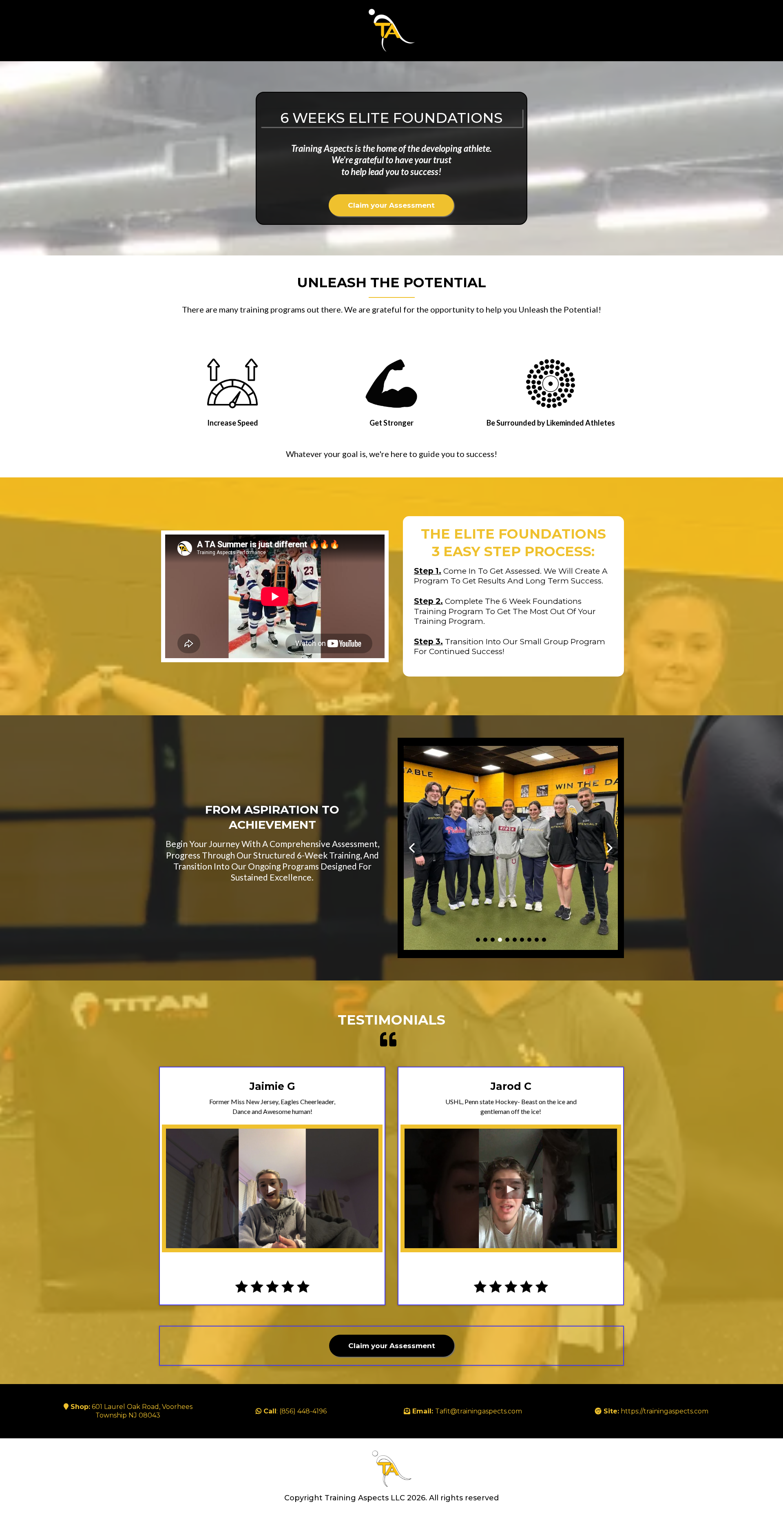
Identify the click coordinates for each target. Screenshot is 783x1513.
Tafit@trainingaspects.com (478, 1411)
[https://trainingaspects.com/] (391, 30)
